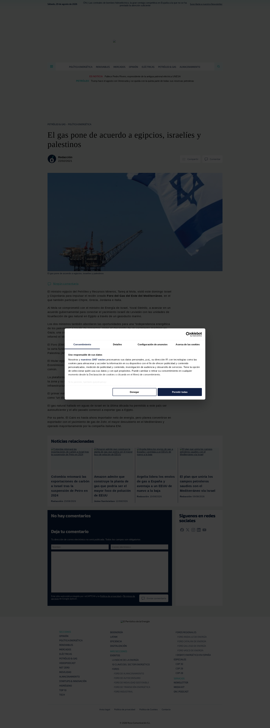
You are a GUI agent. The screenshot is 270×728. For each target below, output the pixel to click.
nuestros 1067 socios (93, 359)
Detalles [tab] (117, 344)
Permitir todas (180, 392)
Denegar (134, 392)
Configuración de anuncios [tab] (153, 344)
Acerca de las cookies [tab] (188, 344)
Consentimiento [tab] (82, 344)
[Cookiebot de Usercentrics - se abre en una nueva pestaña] (188, 334)
